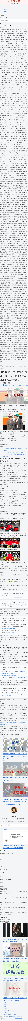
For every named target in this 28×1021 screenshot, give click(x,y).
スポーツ (3, 866)
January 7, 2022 (18, 597)
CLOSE (2, 15)
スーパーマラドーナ (14, 385)
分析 (1, 365)
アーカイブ (2, 919)
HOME (1, 363)
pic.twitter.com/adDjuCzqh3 (8, 628)
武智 (20, 385)
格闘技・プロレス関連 (6, 879)
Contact (4, 9)
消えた (23, 385)
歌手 (1, 882)
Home (4, 5)
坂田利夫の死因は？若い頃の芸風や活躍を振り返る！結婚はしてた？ (13, 892)
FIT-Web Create (18, 1018)
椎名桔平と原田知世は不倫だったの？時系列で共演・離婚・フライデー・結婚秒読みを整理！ (15, 756)
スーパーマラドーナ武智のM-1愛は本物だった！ (15, 452)
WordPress (4, 1020)
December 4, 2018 (20, 677)
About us (5, 11)
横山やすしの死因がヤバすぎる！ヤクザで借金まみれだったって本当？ (13, 903)
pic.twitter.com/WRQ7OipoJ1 (9, 675)
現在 (27, 385)
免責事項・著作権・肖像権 (9, 1014)
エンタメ (5, 829)
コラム (2, 863)
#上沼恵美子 (10, 673)
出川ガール (3, 869)
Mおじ (6, 385)
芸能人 (2, 886)
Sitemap (5, 7)
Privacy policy (6, 1010)
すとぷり (2, 856)
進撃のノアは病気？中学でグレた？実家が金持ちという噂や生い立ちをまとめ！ (13, 913)
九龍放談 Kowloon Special (15, 1016)
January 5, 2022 (14, 632)
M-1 (4, 385)
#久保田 (5, 673)
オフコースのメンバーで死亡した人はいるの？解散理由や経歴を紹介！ (13, 898)
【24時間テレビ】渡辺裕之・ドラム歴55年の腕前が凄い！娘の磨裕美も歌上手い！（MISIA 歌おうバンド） (15, 802)
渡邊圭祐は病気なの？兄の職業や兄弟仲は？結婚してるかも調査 (13, 908)
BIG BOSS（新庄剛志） (6, 853)
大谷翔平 (2, 876)
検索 (1, 361)
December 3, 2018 (6, 695)
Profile (4, 1006)
